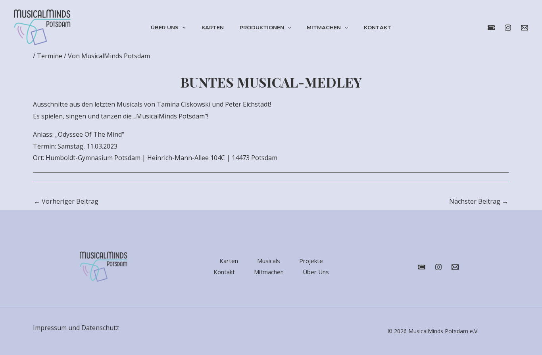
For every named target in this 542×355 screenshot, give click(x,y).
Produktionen (262, 27)
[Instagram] (507, 27)
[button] (182, 27)
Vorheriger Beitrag (66, 201)
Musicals (268, 261)
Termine (49, 56)
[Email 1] (524, 27)
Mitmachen (324, 27)
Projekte (311, 261)
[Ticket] (421, 267)
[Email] (455, 267)
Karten (213, 27)
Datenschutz (100, 327)
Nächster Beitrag (478, 201)
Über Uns (165, 27)
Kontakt (377, 27)
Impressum (50, 327)
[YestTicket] (491, 27)
